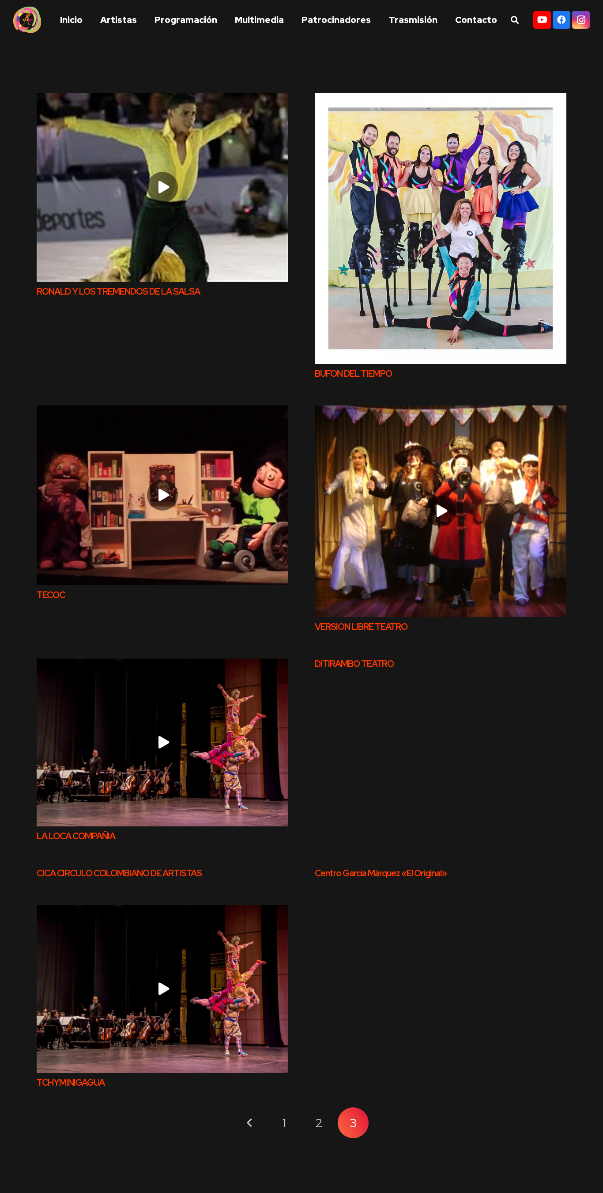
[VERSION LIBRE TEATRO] (440, 511)
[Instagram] (581, 20)
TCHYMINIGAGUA (71, 1082)
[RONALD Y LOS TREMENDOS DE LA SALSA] (162, 187)
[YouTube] (542, 20)
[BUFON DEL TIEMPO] (440, 228)
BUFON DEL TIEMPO (353, 373)
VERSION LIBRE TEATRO (361, 626)
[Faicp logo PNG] (27, 20)
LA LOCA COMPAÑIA (76, 836)
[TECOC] (162, 495)
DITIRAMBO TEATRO (354, 664)
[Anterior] (249, 1122)
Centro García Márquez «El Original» (381, 873)
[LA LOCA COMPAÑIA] (162, 742)
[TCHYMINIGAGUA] (162, 989)
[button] (442, 20)
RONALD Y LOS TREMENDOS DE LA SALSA (118, 291)
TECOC (51, 595)
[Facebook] (561, 20)
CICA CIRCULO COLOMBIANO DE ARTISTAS (119, 873)
